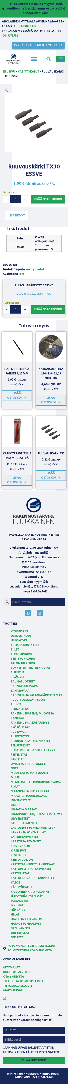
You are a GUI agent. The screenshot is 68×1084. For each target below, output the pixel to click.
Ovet (14, 768)
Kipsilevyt (18, 851)
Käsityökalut (28, 71)
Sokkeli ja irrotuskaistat (30, 668)
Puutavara (19, 732)
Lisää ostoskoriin (48, 199)
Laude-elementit (24, 823)
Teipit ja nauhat (23, 659)
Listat (15, 805)
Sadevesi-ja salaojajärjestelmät (36, 695)
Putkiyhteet (20, 736)
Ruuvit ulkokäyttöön (28, 700)
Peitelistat (19, 755)
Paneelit (17, 759)
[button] (34, 59)
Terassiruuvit (21, 654)
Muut (15, 777)
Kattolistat (20, 873)
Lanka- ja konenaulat (28, 832)
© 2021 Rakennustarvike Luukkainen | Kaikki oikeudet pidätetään (34, 1075)
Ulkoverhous (21, 636)
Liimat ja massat (24, 809)
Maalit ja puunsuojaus (29, 796)
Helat (15, 914)
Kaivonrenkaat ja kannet (31, 892)
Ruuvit (16, 704)
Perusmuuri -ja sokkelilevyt (33, 750)
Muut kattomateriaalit (29, 773)
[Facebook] (28, 613)
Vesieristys (19, 631)
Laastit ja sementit (26, 841)
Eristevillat (20, 933)
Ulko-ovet (19, 640)
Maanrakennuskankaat (30, 791)
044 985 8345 (27, 26)
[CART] (60, 59)
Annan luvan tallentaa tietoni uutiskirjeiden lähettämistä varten (31, 1050)
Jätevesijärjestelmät (27, 896)
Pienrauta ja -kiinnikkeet (30, 741)
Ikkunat (17, 905)
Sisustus (17, 672)
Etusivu (9, 71)
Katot (15, 882)
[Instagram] (40, 613)
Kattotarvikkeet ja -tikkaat (33, 864)
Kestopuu (18, 855)
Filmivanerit (20, 928)
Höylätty (18, 910)
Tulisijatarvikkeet (25, 645)
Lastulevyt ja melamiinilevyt (34, 828)
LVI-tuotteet (21, 800)
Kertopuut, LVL (22, 860)
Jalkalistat (20, 901)
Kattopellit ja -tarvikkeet (31, 869)
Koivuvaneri (20, 846)
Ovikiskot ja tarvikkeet (29, 764)
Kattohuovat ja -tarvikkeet (32, 878)
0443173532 (10, 36)
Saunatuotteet (23, 681)
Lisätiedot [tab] (16, 215)
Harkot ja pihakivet (26, 924)
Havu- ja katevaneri (26, 919)
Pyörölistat (20, 727)
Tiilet (15, 649)
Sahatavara (20, 691)
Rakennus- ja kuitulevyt (30, 723)
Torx (21, 274)
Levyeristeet (20, 819)
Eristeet (17, 937)
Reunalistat (20, 709)
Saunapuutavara (24, 686)
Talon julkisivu (23, 663)
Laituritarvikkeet (24, 837)
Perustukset (20, 745)
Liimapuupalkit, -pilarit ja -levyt (37, 814)
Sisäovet (18, 677)
